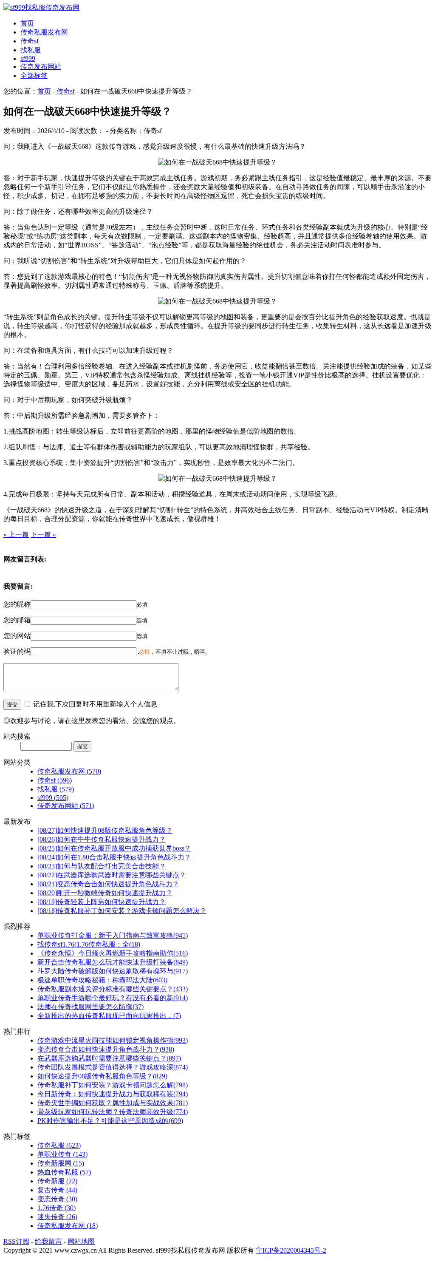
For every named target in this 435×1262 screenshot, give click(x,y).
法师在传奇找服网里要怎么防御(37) (90, 1006)
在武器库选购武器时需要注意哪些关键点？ (111, 875)
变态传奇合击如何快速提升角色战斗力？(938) (105, 1049)
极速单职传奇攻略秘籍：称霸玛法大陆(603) (102, 980)
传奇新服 (57, 1181)
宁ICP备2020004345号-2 (291, 1250)
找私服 (30, 50)
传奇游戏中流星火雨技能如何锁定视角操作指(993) (112, 1040)
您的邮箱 (17, 620)
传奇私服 (59, 1145)
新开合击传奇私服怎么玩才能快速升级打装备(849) (112, 962)
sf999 (27, 58)
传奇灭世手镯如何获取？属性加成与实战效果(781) (112, 1102)
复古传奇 (57, 1190)
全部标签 (34, 75)
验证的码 (17, 651)
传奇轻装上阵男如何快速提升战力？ (101, 901)
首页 (27, 23)
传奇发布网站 (40, 66)
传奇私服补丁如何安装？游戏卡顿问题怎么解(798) (112, 1085)
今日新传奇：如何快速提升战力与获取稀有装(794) (112, 1094)
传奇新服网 (60, 1163)
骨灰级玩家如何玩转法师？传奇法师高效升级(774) (112, 1111)
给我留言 (48, 1241)
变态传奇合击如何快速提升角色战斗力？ (108, 884)
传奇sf (29, 41)
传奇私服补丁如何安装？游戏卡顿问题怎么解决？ (121, 910)
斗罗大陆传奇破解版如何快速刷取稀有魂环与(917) (112, 971)
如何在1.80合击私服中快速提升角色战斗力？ (114, 857)
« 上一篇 (16, 534)
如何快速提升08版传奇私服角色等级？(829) (102, 1076)
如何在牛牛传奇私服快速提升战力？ (101, 839)
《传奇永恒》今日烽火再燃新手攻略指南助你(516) (112, 953)
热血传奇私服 (64, 1172)
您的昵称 (17, 604)
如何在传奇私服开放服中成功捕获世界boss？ (114, 848)
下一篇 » (43, 534)
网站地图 (81, 1241)
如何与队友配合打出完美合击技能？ (101, 866)
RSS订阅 (16, 1241)
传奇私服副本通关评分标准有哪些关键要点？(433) (112, 989)
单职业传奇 (62, 1154)
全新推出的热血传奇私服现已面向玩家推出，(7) (109, 1015)
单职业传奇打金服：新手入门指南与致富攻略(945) (112, 935)
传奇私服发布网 (44, 32)
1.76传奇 (56, 1207)
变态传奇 (57, 1198)
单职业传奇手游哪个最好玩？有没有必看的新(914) (112, 997)
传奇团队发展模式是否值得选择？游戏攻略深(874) (112, 1067)
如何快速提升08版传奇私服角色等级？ (104, 830)
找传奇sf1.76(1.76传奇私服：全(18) (88, 944)
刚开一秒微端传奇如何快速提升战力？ (104, 892)
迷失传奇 (57, 1216)
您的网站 (17, 635)
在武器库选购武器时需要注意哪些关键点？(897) (109, 1058)
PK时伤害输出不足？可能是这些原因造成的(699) (110, 1120)
